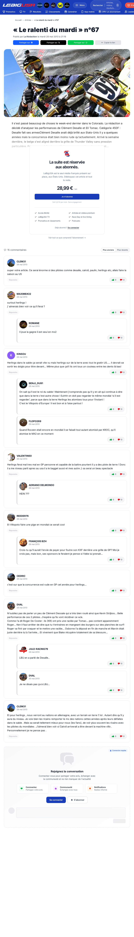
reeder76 (23, 516)
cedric (21, 576)
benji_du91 (36, 383)
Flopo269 (35, 421)
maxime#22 (24, 294)
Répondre (13, 280)
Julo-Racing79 (38, 649)
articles (28, 20)
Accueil (18, 20)
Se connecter (73, 227)
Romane (34, 323)
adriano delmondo (41, 485)
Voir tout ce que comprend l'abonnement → (67, 238)
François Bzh (37, 541)
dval (20, 604)
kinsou (21, 354)
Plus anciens (108, 250)
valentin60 (24, 455)
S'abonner (79, 800)
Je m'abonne (67, 196)
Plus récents (122, 250)
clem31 (21, 261)
